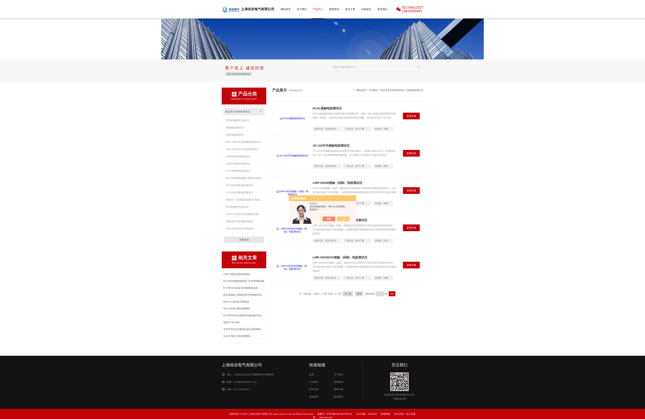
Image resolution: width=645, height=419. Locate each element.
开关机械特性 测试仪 (237, 120)
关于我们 (302, 9)
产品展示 (373, 90)
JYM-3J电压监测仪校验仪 (236, 274)
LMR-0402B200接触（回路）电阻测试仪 (340, 257)
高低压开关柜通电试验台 (240, 221)
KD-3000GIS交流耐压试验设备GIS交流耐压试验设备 (244, 315)
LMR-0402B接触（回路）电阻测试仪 (337, 182)
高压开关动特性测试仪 (238, 74)
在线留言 (366, 9)
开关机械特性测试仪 (237, 206)
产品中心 (318, 9)
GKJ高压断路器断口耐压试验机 (243, 178)
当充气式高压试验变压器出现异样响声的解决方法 (244, 329)
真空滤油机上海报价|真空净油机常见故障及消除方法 (244, 294)
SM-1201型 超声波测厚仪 (236, 308)
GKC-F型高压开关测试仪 (240, 228)
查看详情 (411, 116)
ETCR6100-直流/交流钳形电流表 (240, 288)
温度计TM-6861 (231, 322)
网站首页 (286, 9)
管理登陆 (385, 414)
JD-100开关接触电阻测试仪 (331, 145)
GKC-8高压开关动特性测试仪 (242, 149)
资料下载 (338, 389)
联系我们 (382, 9)
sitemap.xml (325, 417)
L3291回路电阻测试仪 (238, 163)
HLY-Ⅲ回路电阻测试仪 (238, 170)
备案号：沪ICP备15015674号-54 (334, 414)
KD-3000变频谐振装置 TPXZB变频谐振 (243, 281)
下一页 (347, 293)
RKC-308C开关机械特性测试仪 (243, 142)
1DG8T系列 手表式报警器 (236, 336)
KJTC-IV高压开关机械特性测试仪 (244, 214)
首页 (311, 374)
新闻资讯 (334, 9)
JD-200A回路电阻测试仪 (239, 185)
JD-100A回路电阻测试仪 (239, 192)
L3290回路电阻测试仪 (238, 156)
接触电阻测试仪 (235, 127)
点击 (260, 111)
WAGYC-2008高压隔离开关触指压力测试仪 (245, 199)
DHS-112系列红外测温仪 (236, 301)
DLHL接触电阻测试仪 (327, 108)
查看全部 (244, 239)
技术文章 (350, 9)
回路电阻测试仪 (235, 134)
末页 (359, 293)
